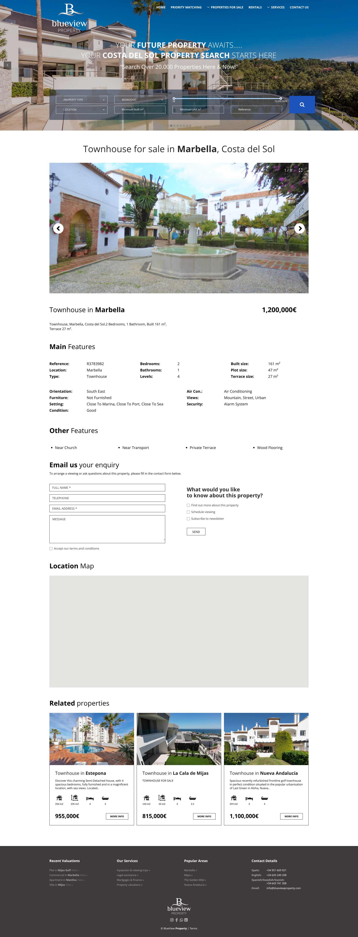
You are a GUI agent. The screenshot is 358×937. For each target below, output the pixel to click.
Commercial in (68, 875)
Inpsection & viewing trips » (133, 870)
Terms (193, 928)
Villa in (61, 885)
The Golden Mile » (195, 880)
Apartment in (67, 880)
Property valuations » (129, 885)
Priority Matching (186, 7)
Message (59, 519)
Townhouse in (80, 773)
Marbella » (190, 870)
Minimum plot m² (190, 109)
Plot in (64, 870)
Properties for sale (227, 7)
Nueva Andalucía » (195, 885)
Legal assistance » (127, 875)
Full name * (61, 488)
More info (117, 816)
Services (278, 7)
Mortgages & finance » (130, 880)
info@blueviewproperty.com (283, 888)
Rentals (255, 7)
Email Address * (64, 508)
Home (161, 7)
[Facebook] (177, 921)
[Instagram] (172, 921)
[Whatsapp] (182, 921)
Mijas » (188, 875)
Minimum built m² (133, 109)
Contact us (299, 7)
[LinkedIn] (187, 921)
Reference (244, 109)
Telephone (60, 498)
